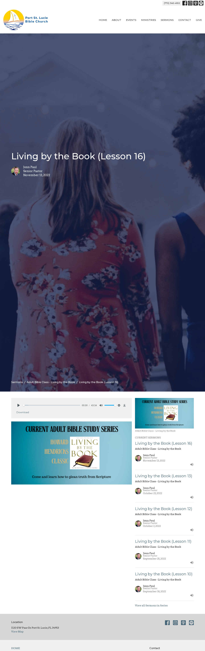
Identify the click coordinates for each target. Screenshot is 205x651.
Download (22, 412)
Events (131, 19)
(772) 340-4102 (172, 3)
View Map (17, 631)
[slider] (51, 405)
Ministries (148, 19)
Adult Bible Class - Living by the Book (51, 382)
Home (103, 19)
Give (199, 19)
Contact (184, 19)
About (116, 19)
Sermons (167, 19)
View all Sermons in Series (151, 605)
